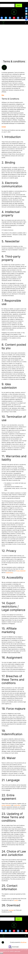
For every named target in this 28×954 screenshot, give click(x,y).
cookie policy (17, 805)
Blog (3, 95)
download (11, 910)
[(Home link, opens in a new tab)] (14, 12)
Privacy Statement (20, 570)
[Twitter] (26, 11)
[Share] (26, 19)
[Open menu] (25, 23)
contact (16, 900)
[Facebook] (26, 8)
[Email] (26, 13)
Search (2, 2)
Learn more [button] (17, 951)
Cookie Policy (9, 572)
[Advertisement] (14, 43)
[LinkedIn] (26, 16)
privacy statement (6, 805)
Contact (4, 126)
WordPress (23, 942)
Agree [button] (1, 953)
